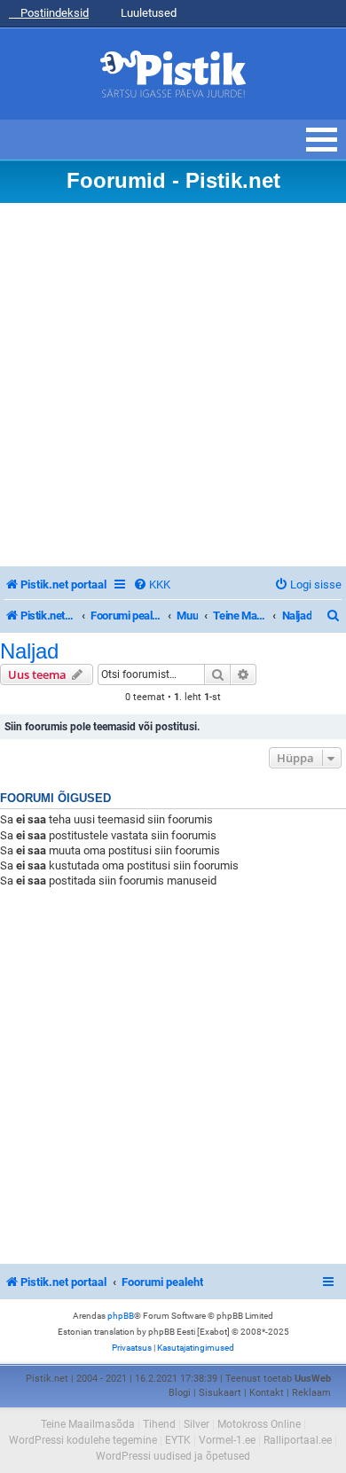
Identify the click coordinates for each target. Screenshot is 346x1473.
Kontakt (266, 1393)
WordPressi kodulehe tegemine (83, 1440)
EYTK (178, 1440)
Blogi (180, 1393)
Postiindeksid (53, 12)
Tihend (159, 1424)
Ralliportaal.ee (297, 1440)
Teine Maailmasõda (88, 1424)
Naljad (29, 651)
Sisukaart (220, 1393)
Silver (196, 1424)
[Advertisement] (173, 384)
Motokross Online (259, 1424)
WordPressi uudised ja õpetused (173, 1456)
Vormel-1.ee (227, 1440)
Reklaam (311, 1393)
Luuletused (147, 12)
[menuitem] (151, 584)
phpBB (120, 1316)
